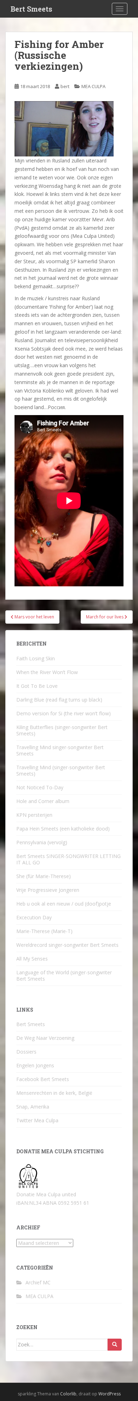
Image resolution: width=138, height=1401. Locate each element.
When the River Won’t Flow (47, 672)
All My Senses (32, 958)
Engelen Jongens (35, 1065)
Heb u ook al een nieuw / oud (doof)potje (63, 903)
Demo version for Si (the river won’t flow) (63, 713)
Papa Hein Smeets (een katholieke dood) (63, 828)
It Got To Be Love (37, 686)
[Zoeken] (115, 1345)
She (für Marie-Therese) (43, 876)
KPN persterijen (34, 814)
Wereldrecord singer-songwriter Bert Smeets (67, 945)
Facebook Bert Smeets (42, 1079)
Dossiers (26, 1051)
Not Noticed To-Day (39, 787)
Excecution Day (34, 917)
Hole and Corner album (42, 801)
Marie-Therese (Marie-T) (44, 931)
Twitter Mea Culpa (37, 1120)
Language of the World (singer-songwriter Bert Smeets (64, 975)
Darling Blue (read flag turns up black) (59, 699)
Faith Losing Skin (35, 658)
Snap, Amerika (32, 1106)
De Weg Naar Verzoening (45, 1038)
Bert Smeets (31, 8)
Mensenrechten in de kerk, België (54, 1093)
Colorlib (68, 1394)
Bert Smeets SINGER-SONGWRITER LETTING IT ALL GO (68, 859)
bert (65, 86)
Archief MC (38, 1282)
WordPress (109, 1394)
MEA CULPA (93, 86)
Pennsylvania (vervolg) (41, 842)
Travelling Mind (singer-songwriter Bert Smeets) (60, 770)
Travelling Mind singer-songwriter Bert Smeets (60, 750)
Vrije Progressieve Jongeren (47, 890)
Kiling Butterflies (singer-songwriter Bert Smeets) (62, 730)
